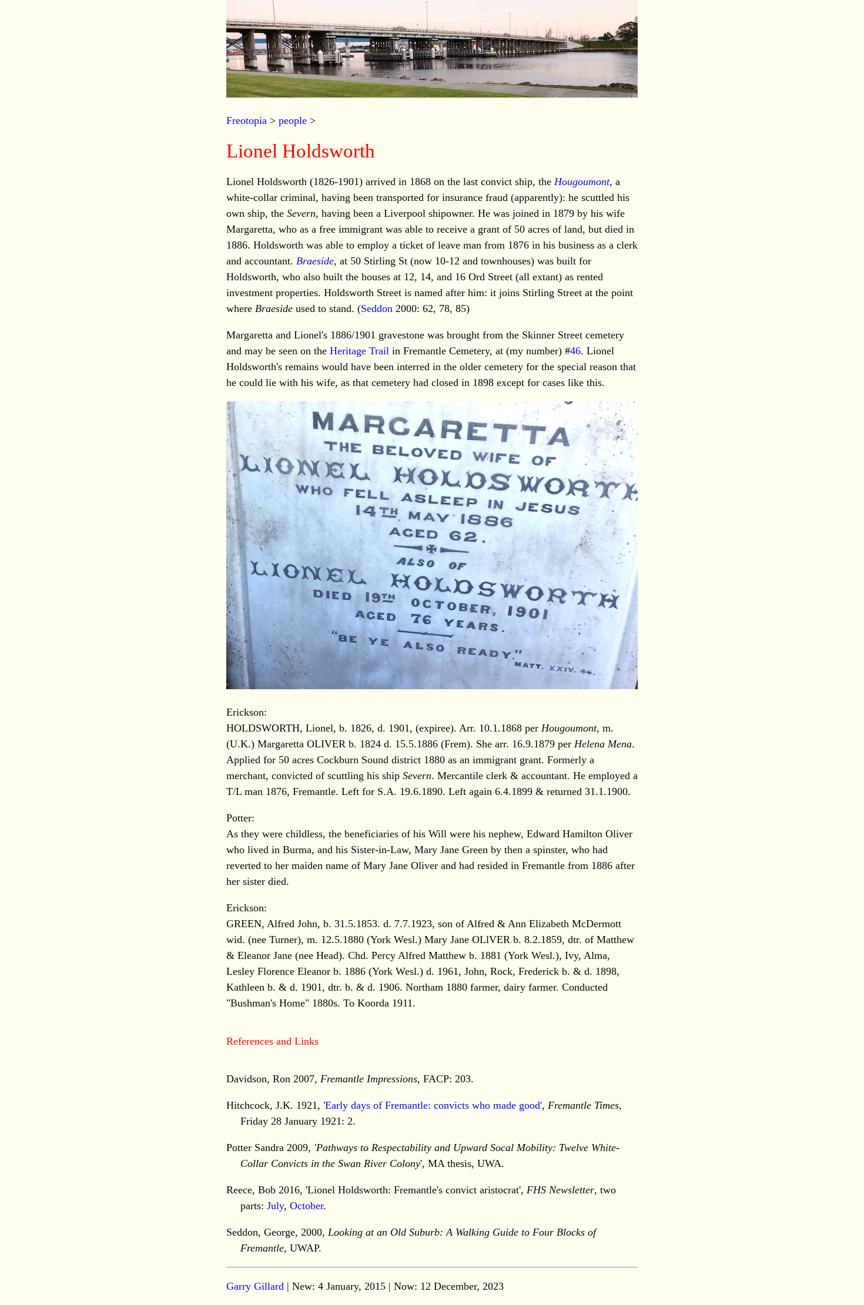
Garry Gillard (255, 1286)
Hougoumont (582, 181)
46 (575, 351)
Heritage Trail (359, 351)
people (293, 120)
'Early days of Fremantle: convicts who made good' (432, 1105)
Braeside (315, 261)
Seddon (377, 308)
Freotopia (246, 120)
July (275, 1206)
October (306, 1206)
